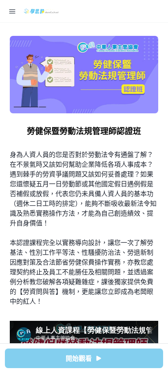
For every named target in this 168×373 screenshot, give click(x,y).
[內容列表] (12, 11)
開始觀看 (79, 358)
